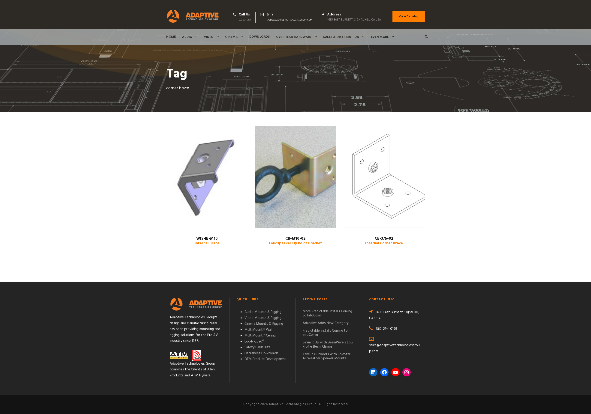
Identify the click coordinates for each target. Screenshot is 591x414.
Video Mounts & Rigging (262, 318)
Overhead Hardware (294, 37)
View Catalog (409, 16)
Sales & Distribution (341, 37)
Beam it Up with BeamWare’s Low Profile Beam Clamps (328, 344)
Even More (380, 37)
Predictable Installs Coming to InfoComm (325, 333)
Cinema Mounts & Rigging (263, 324)
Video (209, 37)
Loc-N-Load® (254, 341)
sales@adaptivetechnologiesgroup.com (289, 20)
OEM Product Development (265, 359)
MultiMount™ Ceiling (260, 335)
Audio (187, 37)
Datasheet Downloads (261, 353)
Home (171, 36)
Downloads (259, 36)
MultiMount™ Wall (258, 330)
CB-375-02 (384, 240)
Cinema (231, 37)
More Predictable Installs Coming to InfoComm (327, 313)
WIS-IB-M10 (207, 240)
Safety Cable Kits (257, 347)
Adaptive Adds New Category (325, 323)
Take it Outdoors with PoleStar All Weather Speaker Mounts (326, 356)
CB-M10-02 (295, 240)
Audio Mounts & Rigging (262, 312)
